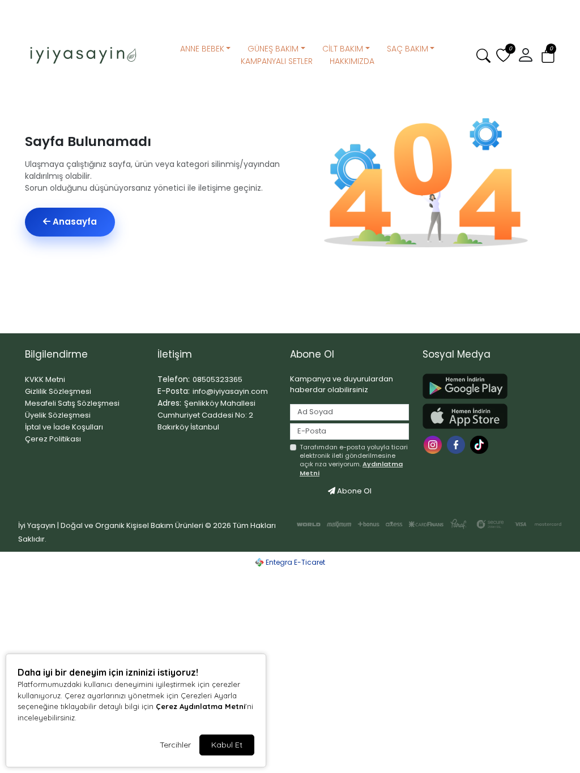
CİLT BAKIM (342, 48)
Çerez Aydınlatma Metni (200, 706)
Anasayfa (73, 221)
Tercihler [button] (175, 745)
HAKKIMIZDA (352, 61)
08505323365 (217, 379)
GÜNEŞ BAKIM (273, 48)
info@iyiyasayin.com (230, 391)
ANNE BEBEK (202, 48)
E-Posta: (173, 391)
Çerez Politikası (53, 438)
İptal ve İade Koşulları (64, 427)
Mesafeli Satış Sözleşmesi (72, 403)
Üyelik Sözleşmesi (58, 415)
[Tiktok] (480, 444)
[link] (290, 10)
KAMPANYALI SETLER (277, 61)
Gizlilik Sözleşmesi (58, 391)
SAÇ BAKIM (407, 48)
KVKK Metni (45, 379)
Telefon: (173, 379)
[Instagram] (434, 444)
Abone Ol (353, 491)
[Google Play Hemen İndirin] (482, 386)
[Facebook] (457, 444)
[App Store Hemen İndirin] (482, 416)
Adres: (169, 403)
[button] (548, 56)
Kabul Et (226, 745)
